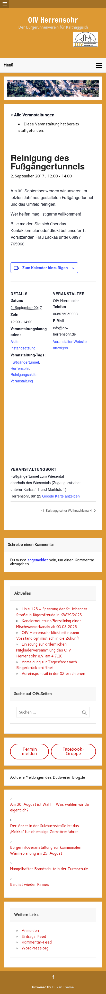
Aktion (16, 341)
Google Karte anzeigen (61, 496)
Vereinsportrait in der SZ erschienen (53, 673)
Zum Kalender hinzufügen (45, 267)
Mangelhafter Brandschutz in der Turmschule (49, 869)
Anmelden (30, 930)
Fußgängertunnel (25, 362)
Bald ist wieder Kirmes (29, 884)
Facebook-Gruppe (73, 751)
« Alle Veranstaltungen (33, 115)
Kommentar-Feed (37, 942)
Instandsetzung (23, 347)
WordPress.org (35, 948)
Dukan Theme (63, 987)
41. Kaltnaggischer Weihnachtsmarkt (67, 510)
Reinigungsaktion (25, 374)
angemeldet (38, 560)
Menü (8, 65)
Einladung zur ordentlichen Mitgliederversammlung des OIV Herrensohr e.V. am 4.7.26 (43, 650)
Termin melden (29, 751)
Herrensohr (20, 368)
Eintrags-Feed (34, 936)
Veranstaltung (22, 380)
